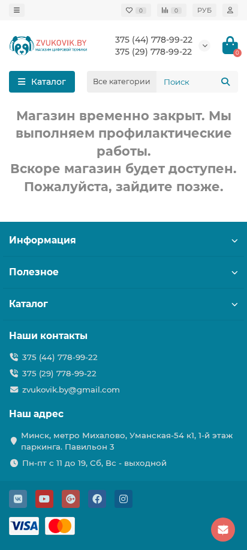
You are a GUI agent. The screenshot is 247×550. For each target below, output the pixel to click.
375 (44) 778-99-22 (153, 39)
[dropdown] (17, 10)
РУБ (204, 10)
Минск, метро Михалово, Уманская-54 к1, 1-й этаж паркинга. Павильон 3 (127, 440)
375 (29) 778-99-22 (59, 373)
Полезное (34, 272)
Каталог (28, 304)
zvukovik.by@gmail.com (71, 389)
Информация (42, 240)
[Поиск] (225, 82)
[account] (230, 10)
